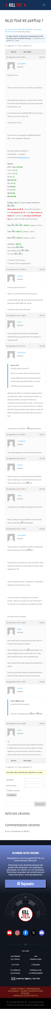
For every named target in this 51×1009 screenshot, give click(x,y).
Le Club (15, 964)
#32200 (42, 529)
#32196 (42, 346)
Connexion (11, 795)
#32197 (42, 435)
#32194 (42, 269)
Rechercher (40, 804)
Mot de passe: (11, 786)
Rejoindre (27, 883)
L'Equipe (35, 964)
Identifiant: (10, 780)
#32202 (42, 682)
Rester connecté (14, 791)
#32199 (42, 489)
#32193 (42, 57)
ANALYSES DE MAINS (25, 29)
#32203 (42, 724)
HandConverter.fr (23, 157)
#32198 (42, 458)
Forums (14, 29)
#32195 (42, 315)
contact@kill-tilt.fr (28, 978)
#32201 (42, 623)
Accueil (7, 29)
